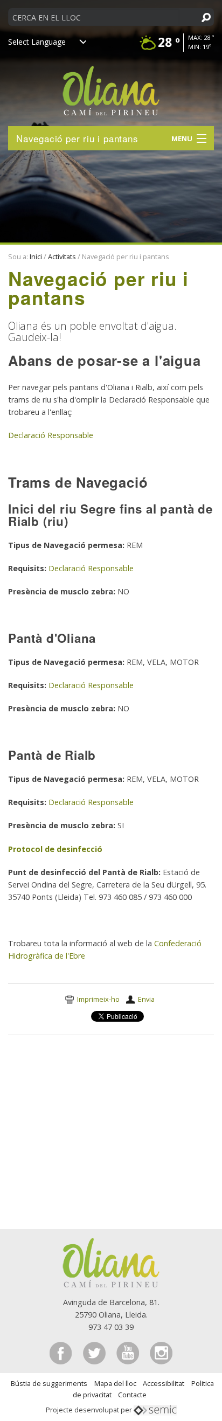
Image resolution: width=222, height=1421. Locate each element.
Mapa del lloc (115, 1383)
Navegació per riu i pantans (77, 138)
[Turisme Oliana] (111, 1262)
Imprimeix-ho (98, 999)
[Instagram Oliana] (161, 1352)
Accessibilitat (163, 1383)
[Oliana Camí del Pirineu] (111, 85)
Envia (146, 999)
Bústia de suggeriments (49, 1383)
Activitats (62, 256)
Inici (36, 256)
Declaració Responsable (50, 435)
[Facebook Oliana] (62, 1352)
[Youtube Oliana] (128, 1352)
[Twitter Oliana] (95, 1352)
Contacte (132, 1394)
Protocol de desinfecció (55, 849)
